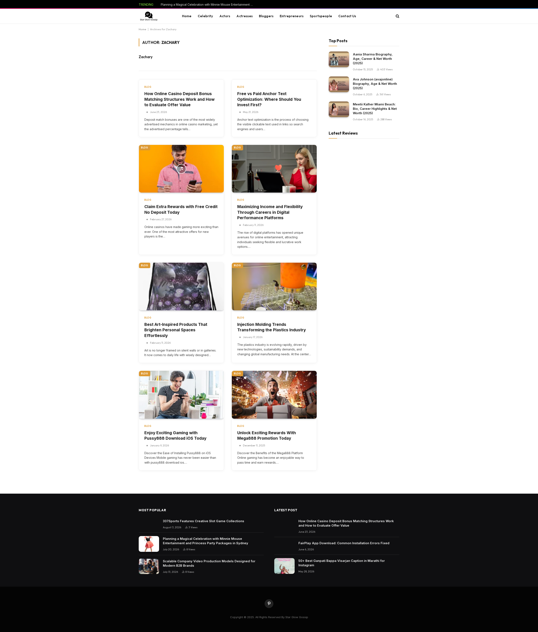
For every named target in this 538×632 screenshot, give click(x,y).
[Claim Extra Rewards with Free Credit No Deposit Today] (181, 169)
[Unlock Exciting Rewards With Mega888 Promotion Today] (274, 394)
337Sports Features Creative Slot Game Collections (203, 521)
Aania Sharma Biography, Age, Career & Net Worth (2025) (373, 58)
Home (187, 16)
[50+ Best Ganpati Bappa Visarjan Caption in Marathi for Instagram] (284, 566)
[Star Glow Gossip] (148, 16)
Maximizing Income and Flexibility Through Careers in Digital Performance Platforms (270, 212)
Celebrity (205, 16)
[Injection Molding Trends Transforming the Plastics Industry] (274, 286)
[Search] (397, 16)
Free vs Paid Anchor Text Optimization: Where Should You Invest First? (269, 99)
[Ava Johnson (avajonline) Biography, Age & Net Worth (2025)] (339, 84)
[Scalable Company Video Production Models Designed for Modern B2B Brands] (149, 566)
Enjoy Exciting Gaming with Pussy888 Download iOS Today (175, 435)
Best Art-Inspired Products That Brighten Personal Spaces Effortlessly (175, 330)
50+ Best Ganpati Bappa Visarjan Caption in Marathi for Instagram (341, 563)
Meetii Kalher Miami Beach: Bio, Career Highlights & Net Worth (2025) (375, 108)
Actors (224, 16)
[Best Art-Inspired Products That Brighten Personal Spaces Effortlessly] (181, 286)
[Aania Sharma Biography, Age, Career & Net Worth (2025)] (339, 59)
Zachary (146, 57)
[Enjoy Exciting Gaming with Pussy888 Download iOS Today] (181, 394)
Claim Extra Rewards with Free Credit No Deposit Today (181, 209)
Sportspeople (321, 16)
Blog (147, 86)
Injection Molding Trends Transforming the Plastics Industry (271, 327)
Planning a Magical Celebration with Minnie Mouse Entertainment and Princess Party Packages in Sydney (208, 4)
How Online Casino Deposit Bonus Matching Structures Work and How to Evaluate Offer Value (179, 99)
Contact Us (347, 16)
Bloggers (266, 16)
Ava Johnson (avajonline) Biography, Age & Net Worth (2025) (375, 83)
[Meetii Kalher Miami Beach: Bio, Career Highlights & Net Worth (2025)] (339, 109)
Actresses (244, 16)
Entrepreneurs (291, 16)
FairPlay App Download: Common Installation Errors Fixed (343, 543)
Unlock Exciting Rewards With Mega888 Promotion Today (266, 435)
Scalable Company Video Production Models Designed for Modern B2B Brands (209, 563)
